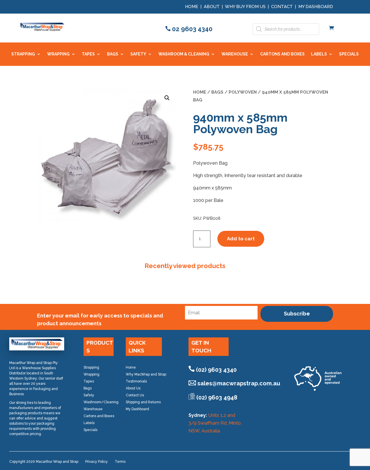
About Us (133, 388)
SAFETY (138, 54)
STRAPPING (23, 54)
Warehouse (93, 409)
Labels (89, 423)
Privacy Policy (96, 462)
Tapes (89, 381)
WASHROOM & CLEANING (183, 54)
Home (191, 6)
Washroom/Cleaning (101, 402)
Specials (90, 430)
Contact (282, 6)
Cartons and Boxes (99, 416)
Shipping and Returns (143, 402)
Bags (217, 92)
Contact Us (135, 395)
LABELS (319, 54)
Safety (89, 395)
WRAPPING (58, 54)
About (212, 6)
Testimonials (136, 381)
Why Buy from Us (246, 6)
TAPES (88, 54)
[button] (167, 98)
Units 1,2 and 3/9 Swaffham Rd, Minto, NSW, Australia (215, 423)
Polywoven (243, 92)
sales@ (238, 383)
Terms (120, 462)
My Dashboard (315, 6)
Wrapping (91, 374)
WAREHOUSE (234, 54)
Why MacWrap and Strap (146, 374)
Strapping (91, 367)
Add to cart (241, 238)
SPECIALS (349, 54)
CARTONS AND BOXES (282, 54)
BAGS (112, 54)
